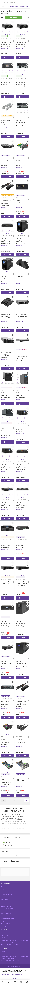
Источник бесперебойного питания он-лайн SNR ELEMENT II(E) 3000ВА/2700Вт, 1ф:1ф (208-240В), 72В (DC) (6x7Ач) (21, 83)
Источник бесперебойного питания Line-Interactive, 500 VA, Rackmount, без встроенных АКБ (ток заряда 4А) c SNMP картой (21, 544)
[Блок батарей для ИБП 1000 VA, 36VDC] (7, 568)
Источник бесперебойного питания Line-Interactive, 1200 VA (21, 664)
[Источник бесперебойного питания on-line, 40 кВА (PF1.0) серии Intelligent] (7, 66)
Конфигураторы (5, 926)
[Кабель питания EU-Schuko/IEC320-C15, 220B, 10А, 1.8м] (22, 727)
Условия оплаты (5, 911)
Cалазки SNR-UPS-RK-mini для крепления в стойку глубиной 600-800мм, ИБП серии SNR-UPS (6, 202)
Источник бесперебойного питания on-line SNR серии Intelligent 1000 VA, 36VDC (6, 504)
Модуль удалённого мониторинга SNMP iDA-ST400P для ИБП (21, 163)
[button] (28, 17)
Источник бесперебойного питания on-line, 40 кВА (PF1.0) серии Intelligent (6, 83)
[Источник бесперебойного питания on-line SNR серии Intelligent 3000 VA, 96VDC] (22, 414)
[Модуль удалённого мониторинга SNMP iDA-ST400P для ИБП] (22, 146)
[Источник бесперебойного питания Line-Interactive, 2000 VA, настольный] (22, 607)
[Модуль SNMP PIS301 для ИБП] (22, 186)
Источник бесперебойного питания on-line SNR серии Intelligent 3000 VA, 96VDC (21, 428)
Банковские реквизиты (7, 894)
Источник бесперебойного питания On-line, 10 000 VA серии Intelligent (6, 544)
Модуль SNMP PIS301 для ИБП (20, 201)
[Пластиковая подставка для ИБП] (22, 264)
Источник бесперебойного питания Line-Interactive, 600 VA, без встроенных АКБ (6, 279)
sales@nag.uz (4, 938)
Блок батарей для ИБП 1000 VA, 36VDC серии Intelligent (21, 316)
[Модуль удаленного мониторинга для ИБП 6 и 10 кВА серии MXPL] (7, 765)
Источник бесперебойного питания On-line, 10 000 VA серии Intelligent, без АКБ (21, 504)
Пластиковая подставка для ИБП (21, 277)
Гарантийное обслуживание (8, 916)
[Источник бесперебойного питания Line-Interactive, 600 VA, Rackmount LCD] (7, 647)
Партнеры (4, 896)
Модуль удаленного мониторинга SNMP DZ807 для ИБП (5, 741)
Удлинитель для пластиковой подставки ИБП (5, 316)
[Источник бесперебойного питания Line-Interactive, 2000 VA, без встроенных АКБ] (22, 226)
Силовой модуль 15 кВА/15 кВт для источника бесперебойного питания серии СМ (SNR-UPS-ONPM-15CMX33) (21, 359)
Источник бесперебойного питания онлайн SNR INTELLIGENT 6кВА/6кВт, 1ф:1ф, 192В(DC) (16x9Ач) (21, 43)
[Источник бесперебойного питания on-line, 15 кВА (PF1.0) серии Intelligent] (7, 226)
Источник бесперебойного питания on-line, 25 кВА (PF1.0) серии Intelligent (21, 466)
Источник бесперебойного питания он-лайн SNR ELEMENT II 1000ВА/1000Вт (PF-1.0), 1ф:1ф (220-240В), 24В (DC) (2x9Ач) (21, 123)
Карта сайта (4, 899)
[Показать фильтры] (28, 17)
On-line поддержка (6, 906)
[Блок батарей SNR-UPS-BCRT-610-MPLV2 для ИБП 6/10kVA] (7, 687)
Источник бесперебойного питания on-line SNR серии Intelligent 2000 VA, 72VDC (6, 466)
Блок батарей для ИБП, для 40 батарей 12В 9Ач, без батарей (6, 355)
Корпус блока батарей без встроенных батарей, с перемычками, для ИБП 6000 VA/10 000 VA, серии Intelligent (6, 163)
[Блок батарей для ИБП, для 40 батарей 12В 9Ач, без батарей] (7, 340)
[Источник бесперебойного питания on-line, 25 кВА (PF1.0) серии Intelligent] (22, 452)
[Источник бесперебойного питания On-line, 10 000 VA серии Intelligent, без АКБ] (22, 490)
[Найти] (24, 2)
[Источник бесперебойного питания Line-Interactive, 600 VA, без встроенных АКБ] (7, 264)
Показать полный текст (9, 832)
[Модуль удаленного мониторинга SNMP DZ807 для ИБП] (7, 727)
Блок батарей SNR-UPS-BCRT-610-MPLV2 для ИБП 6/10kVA (6, 703)
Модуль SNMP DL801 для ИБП (20, 780)
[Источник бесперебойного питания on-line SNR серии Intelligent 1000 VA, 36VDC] (7, 490)
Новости (3, 889)
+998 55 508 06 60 (5, 935)
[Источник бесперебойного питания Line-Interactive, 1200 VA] (22, 647)
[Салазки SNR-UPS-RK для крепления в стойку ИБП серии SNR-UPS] (22, 687)
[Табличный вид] (2, 17)
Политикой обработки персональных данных (12, 974)
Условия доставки (6, 913)
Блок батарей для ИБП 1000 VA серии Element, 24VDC (21, 583)
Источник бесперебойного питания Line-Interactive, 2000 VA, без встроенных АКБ (21, 240)
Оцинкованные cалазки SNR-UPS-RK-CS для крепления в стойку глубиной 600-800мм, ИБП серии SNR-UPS (6, 123)
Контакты (3, 892)
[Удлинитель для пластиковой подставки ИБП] (7, 302)
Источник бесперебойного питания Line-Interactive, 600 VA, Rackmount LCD (6, 664)
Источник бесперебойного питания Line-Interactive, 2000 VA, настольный (21, 624)
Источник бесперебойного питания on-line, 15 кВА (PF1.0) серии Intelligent (6, 240)
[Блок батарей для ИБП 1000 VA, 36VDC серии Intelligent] (22, 302)
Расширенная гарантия (7, 918)
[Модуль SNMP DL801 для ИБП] (22, 765)
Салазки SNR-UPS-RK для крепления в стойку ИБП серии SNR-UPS (21, 703)
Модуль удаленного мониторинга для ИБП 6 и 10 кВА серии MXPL (6, 781)
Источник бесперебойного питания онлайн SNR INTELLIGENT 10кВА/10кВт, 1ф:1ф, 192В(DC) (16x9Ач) (6, 43)
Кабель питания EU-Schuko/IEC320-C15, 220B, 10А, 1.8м (21, 741)
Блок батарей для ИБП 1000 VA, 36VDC (6, 582)
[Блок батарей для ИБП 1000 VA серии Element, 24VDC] (22, 568)
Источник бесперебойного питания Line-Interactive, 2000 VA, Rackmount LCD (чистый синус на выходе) (6, 624)
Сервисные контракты (7, 908)
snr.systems (4, 921)
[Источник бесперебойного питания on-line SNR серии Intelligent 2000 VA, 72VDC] (7, 452)
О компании (4, 887)
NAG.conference (5, 923)
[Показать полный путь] (3, 6)
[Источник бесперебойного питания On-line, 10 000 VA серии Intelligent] (7, 528)
